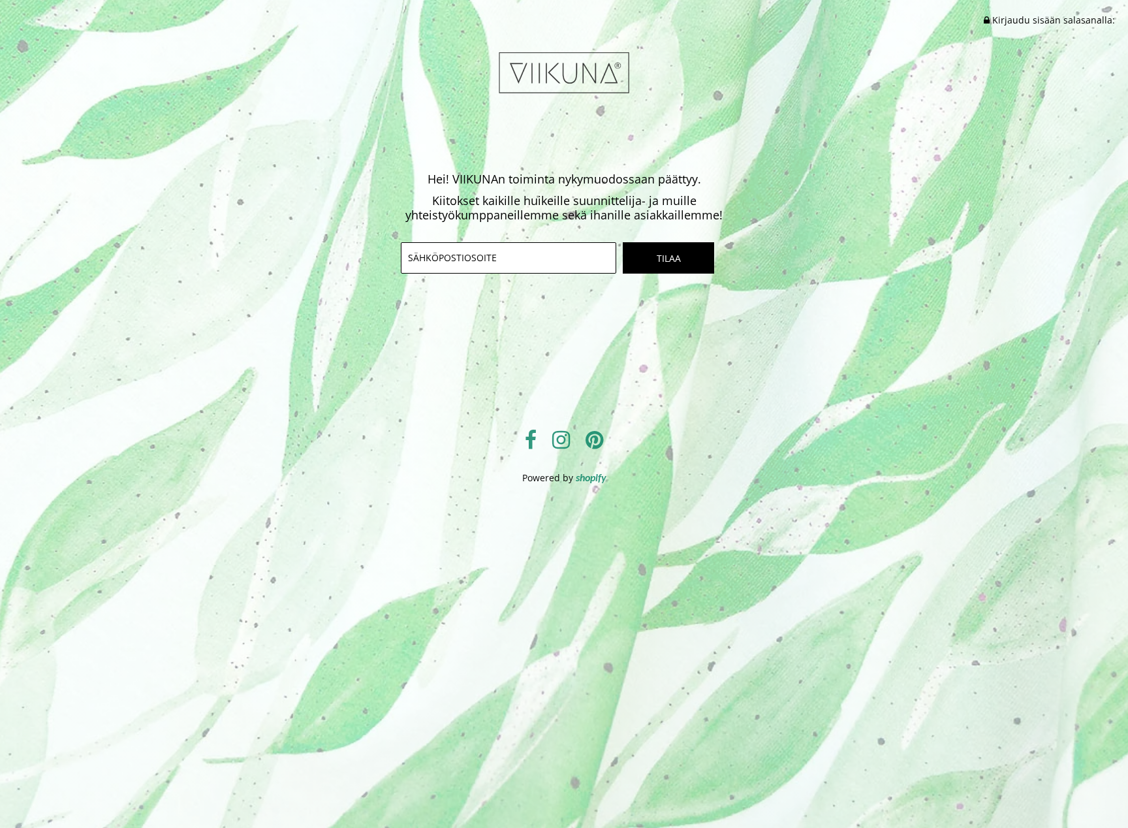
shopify (591, 478)
